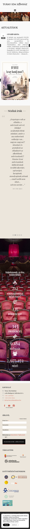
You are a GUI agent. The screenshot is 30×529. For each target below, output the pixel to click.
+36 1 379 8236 (9, 395)
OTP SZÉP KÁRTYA (13, 34)
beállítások (7, 519)
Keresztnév (5, 425)
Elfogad (6, 525)
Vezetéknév (5, 430)
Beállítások (14, 525)
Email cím (5, 420)
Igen (6, 437)
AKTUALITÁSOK (9, 27)
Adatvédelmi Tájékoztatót (18, 435)
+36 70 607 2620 (10, 398)
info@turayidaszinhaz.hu (13, 400)
